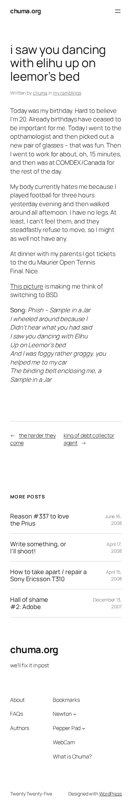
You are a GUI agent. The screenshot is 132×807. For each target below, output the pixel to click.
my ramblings (67, 93)
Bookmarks (66, 700)
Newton (62, 713)
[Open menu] (118, 11)
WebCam (63, 742)
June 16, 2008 (113, 519)
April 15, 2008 (114, 575)
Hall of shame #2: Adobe (29, 603)
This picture (26, 286)
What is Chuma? (72, 756)
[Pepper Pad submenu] (83, 728)
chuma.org (25, 11)
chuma (40, 93)
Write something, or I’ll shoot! (38, 547)
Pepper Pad (67, 728)
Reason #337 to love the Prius (39, 520)
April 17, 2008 (114, 547)
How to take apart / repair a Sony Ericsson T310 (48, 575)
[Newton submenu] (74, 714)
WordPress (110, 793)
